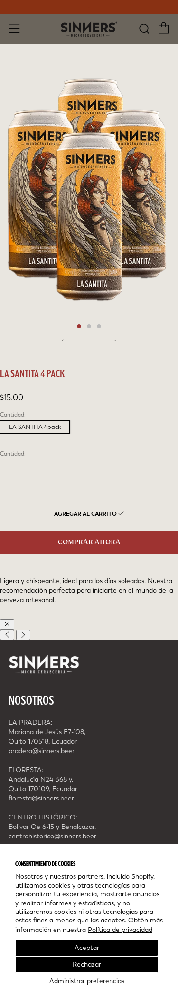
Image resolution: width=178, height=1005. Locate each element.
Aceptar (87, 948)
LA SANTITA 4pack (35, 426)
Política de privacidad (120, 930)
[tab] (79, 326)
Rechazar (87, 964)
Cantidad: (13, 453)
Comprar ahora (89, 542)
